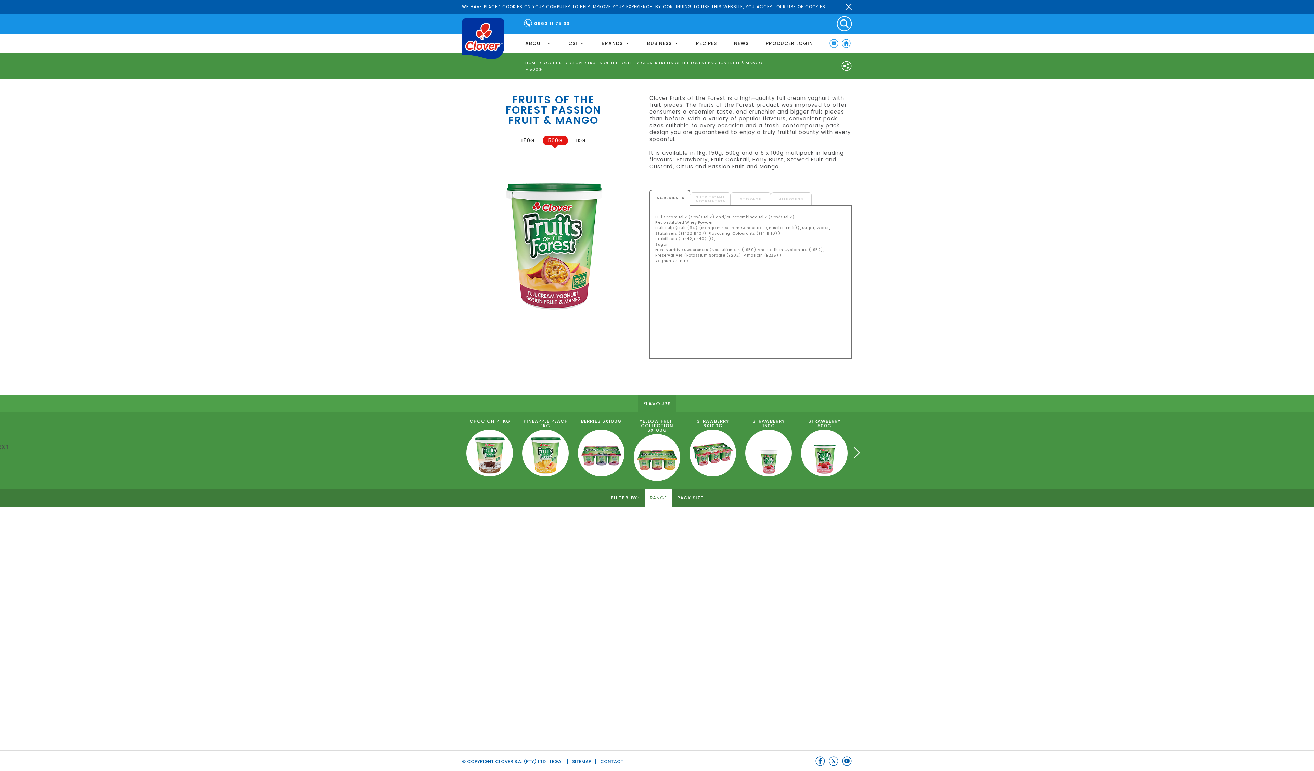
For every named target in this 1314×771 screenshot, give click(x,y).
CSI (572, 43)
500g (555, 140)
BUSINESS (659, 43)
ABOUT (534, 43)
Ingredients (669, 197)
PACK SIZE (690, 498)
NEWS (741, 43)
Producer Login (789, 43)
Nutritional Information (710, 199)
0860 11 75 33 (552, 23)
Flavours (657, 403)
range (658, 498)
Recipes (706, 43)
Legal (556, 761)
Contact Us (834, 43)
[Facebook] (820, 761)
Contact (611, 761)
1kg (581, 140)
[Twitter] (833, 761)
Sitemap (581, 761)
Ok (848, 6)
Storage (750, 199)
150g (528, 140)
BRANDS (612, 43)
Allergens (791, 199)
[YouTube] (847, 761)
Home (846, 43)
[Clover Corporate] (483, 39)
